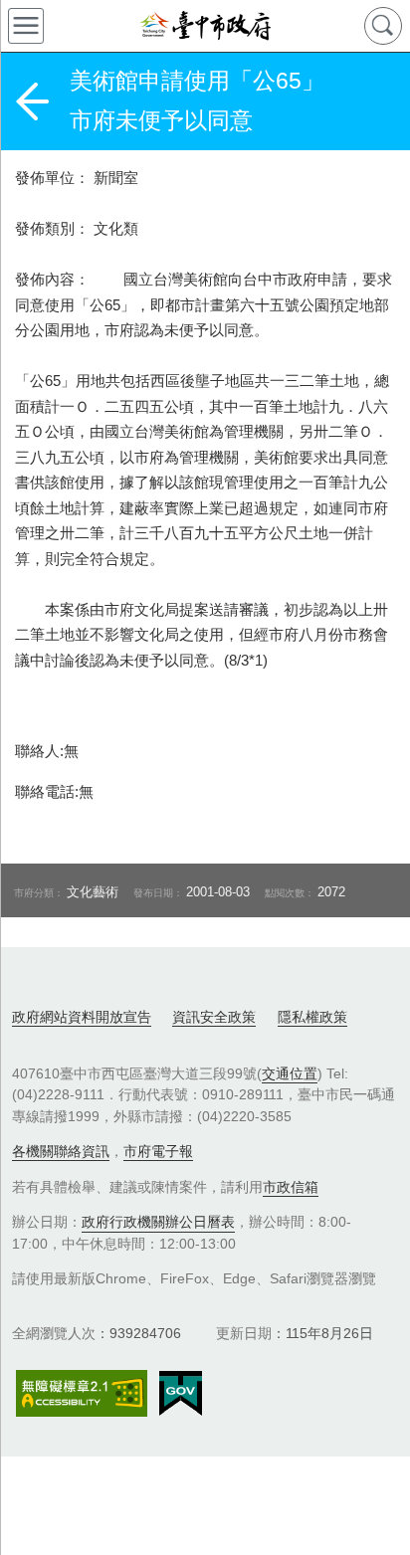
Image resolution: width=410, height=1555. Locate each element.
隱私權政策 (312, 1017)
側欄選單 (26, 26)
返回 (32, 101)
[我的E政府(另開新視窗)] (180, 1394)
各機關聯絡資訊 (60, 1151)
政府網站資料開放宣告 (81, 1017)
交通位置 (289, 1073)
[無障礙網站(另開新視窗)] (81, 1393)
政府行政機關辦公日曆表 (158, 1222)
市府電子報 (158, 1151)
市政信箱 (290, 1187)
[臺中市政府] (205, 26)
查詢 (383, 26)
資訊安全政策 (214, 1017)
